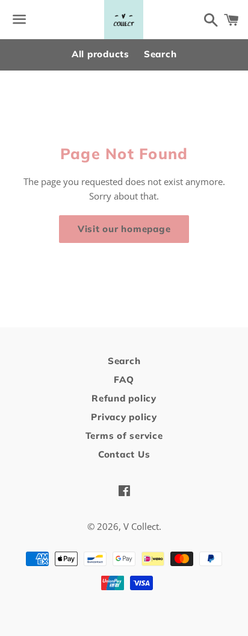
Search (160, 54)
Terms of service (124, 435)
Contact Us (124, 454)
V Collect (141, 526)
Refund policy (124, 398)
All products (100, 54)
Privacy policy (124, 417)
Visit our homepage (124, 229)
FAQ (124, 379)
